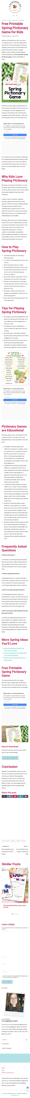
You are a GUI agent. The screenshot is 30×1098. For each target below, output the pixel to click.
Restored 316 (15, 1095)
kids (18, 840)
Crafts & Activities (6, 20)
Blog (3, 1070)
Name (4, 957)
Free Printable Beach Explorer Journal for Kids (22, 850)
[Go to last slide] (3, 890)
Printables (22, 20)
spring (23, 840)
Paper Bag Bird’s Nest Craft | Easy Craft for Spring (8, 850)
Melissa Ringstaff (7, 36)
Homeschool (15, 20)
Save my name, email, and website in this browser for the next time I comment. (15, 976)
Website (4, 971)
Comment (5, 930)
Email (4, 964)
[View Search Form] (16, 15)
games (13, 840)
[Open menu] (14, 15)
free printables (6, 840)
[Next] (26, 890)
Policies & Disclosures (8, 1072)
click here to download (10, 758)
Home (3, 1068)
